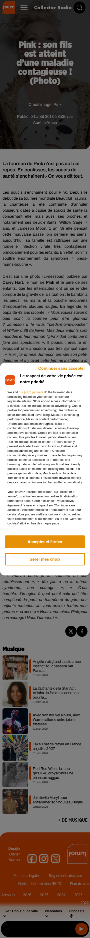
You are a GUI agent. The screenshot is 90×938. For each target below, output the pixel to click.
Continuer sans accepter (61, 368)
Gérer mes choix (45, 559)
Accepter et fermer (45, 541)
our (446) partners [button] (31, 392)
